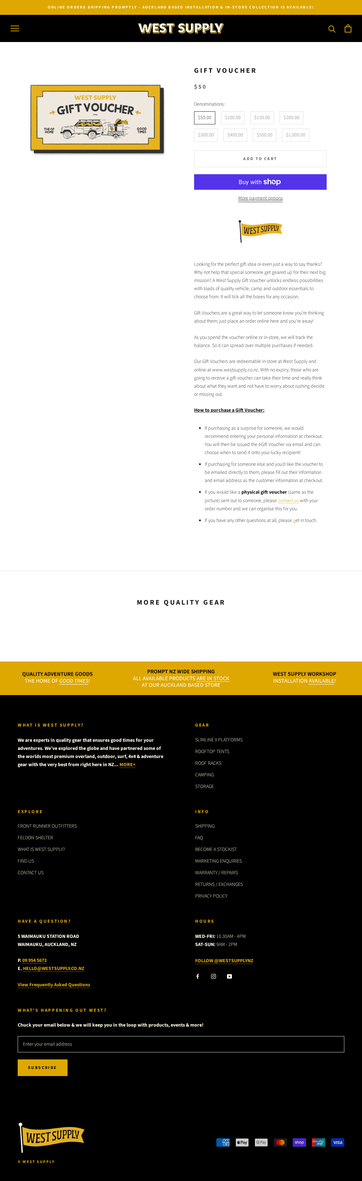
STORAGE (204, 786)
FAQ (199, 837)
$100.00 (233, 117)
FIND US (26, 861)
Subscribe (42, 1068)
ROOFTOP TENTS (212, 751)
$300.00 (206, 135)
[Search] (332, 28)
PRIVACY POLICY (211, 896)
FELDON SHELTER (35, 837)
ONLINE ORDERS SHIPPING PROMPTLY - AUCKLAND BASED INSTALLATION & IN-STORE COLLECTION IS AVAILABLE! (181, 7)
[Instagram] (213, 976)
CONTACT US (30, 872)
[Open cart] (348, 28)
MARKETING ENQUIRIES (218, 861)
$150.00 (262, 117)
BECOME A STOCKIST (216, 849)
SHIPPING (205, 826)
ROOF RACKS (208, 763)
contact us (288, 500)
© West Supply (36, 1161)
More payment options (260, 198)
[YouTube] (229, 976)
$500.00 (265, 135)
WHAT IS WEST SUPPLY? (41, 849)
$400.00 (235, 135)
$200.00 (291, 117)
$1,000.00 (295, 135)
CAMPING (204, 774)
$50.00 (204, 117)
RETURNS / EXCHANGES (219, 884)
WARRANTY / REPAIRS (216, 872)
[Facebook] (197, 976)
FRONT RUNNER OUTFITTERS (47, 826)
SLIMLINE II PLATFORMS (219, 740)
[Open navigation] (15, 28)
